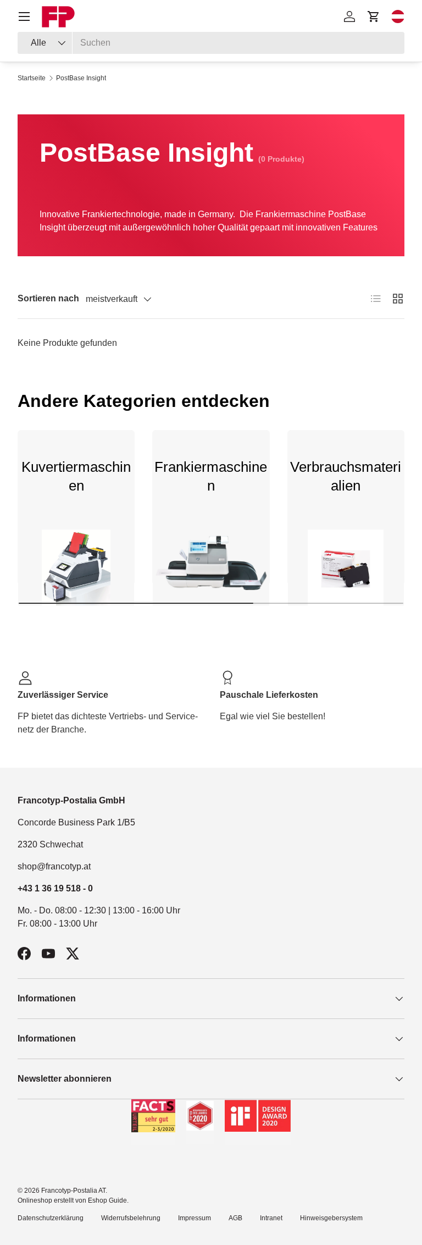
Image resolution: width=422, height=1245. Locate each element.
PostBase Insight (81, 78)
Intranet (271, 1218)
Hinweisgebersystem (331, 1218)
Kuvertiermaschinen (76, 476)
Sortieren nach (48, 298)
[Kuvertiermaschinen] (76, 567)
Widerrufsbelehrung (130, 1218)
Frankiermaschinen (210, 476)
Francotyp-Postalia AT (73, 1190)
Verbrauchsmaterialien (345, 476)
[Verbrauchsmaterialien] (346, 567)
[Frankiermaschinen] (211, 567)
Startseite (32, 78)
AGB (235, 1218)
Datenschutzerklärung (51, 1218)
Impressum (194, 1218)
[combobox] (211, 43)
